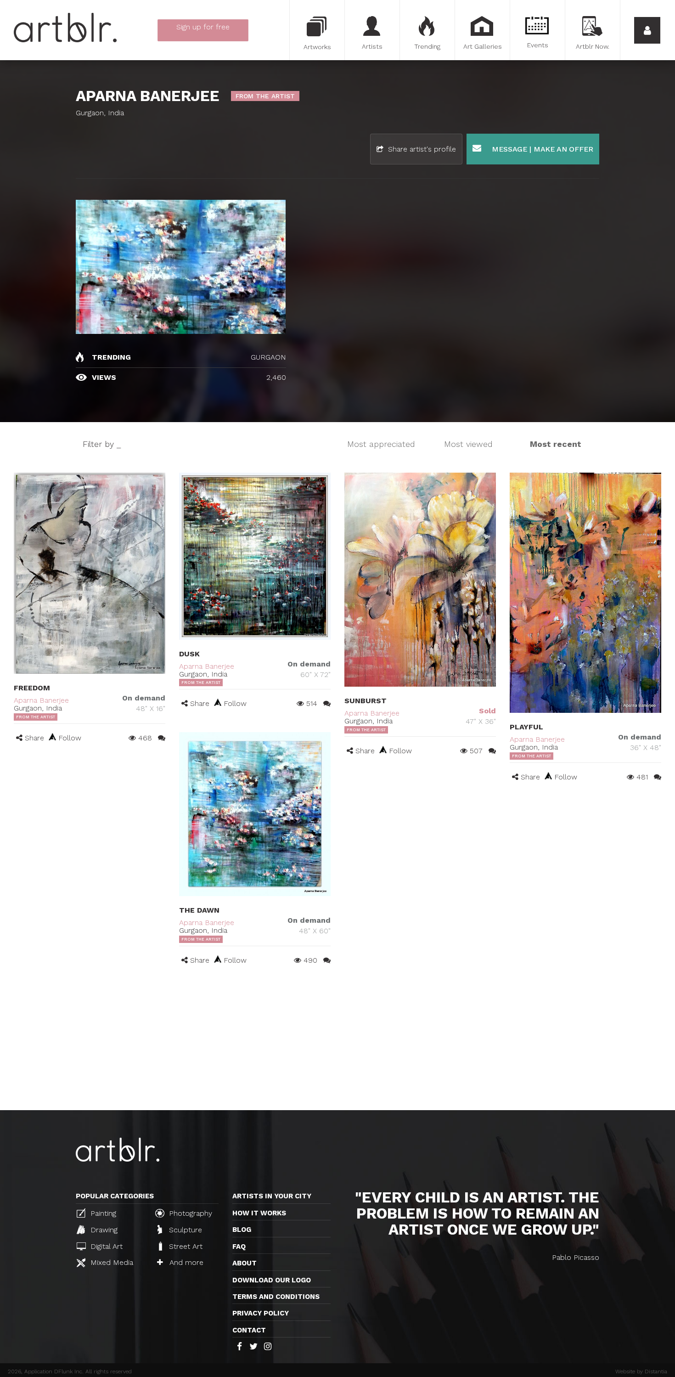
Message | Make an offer (541, 149)
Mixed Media (110, 1262)
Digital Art (105, 1246)
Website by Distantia (641, 1371)
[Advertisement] (337, 1041)
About (244, 1263)
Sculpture (184, 1229)
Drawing (103, 1229)
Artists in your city (271, 1196)
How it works (259, 1213)
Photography (189, 1213)
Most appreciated (381, 444)
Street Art (184, 1246)
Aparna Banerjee (41, 700)
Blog (241, 1229)
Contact (249, 1330)
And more (185, 1262)
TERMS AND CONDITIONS (276, 1296)
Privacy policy (260, 1313)
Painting (102, 1213)
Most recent (555, 444)
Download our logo (271, 1280)
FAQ (239, 1246)
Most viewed (468, 444)
